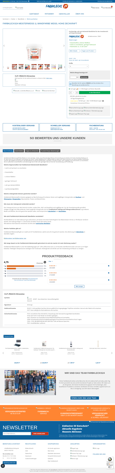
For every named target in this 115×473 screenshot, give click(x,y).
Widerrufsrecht (29, 448)
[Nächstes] (64, 45)
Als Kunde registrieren (54, 448)
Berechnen (84, 77)
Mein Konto (51, 451)
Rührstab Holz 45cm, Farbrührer (98, 348)
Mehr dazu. (49, 78)
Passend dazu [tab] (8, 336)
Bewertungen (73, 40)
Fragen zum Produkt (88, 51)
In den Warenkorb (94, 92)
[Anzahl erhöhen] (77, 92)
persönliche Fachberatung (104, 1)
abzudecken (52, 211)
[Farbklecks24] (77, 36)
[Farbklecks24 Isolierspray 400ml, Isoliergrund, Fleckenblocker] (71, 344)
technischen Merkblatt (43, 223)
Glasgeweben (16, 199)
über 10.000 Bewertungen (19, 1)
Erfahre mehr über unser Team (84, 398)
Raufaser (78, 197)
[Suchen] (18, 7)
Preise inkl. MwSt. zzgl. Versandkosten (79, 60)
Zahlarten (50, 458)
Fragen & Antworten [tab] (32, 151)
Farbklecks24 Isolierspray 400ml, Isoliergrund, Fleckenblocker (71, 349)
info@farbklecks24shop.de (11, 448)
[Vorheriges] (4, 45)
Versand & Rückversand (54, 456)
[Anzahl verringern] (70, 92)
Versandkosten (54, 469)
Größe (71, 63)
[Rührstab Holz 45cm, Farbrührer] (98, 344)
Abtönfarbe (80, 232)
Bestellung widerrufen (10, 462)
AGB (26, 451)
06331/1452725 (8, 450)
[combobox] (8, 7)
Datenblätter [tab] (19, 151)
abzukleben (62, 211)
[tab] (8, 150)
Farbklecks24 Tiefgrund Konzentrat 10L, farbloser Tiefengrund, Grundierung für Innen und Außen (44, 349)
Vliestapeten (8, 199)
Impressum (28, 456)
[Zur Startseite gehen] (57, 7)
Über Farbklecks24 (53, 461)
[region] (34, 49)
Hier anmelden (39, 434)
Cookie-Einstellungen (31, 458)
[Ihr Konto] (95, 7)
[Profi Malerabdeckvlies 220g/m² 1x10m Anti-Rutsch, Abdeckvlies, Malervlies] (17, 344)
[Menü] (112, 457)
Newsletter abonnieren (54, 453)
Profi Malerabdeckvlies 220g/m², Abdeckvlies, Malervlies (17, 349)
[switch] (109, 467)
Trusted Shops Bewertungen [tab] (50, 151)
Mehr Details (74, 51)
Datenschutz (28, 453)
